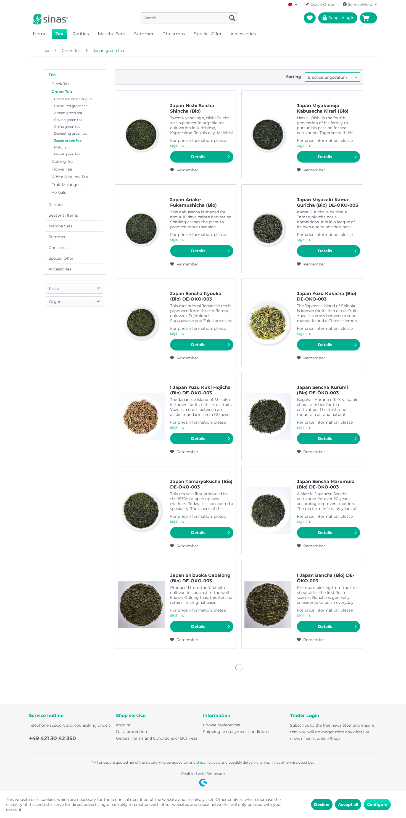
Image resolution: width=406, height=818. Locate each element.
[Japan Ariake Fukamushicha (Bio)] (141, 228)
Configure (377, 804)
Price (54, 288)
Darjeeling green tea (71, 133)
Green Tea (61, 91)
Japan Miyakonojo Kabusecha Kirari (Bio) (323, 108)
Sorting (293, 76)
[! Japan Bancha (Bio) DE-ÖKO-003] (267, 604)
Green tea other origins (73, 99)
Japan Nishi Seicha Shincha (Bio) (192, 108)
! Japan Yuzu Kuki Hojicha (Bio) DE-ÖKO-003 (200, 390)
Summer (57, 236)
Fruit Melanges (65, 184)
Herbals (58, 192)
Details (198, 156)
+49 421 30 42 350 (52, 738)
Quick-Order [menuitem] (321, 4)
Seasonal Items (63, 215)
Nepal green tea (67, 154)
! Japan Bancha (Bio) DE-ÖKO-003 (325, 578)
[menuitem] (189, 17)
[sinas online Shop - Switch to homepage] (51, 19)
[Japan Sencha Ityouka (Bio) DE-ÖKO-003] (141, 322)
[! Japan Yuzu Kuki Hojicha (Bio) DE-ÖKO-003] (141, 416)
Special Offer (61, 258)
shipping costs (208, 762)
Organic (57, 301)
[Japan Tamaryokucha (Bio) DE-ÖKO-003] (141, 510)
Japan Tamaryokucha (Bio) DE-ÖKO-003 (201, 484)
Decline (321, 804)
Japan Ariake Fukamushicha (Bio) (193, 202)
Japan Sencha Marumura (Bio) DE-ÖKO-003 (326, 484)
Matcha (60, 147)
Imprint (123, 725)
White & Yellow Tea (69, 176)
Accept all (348, 804)
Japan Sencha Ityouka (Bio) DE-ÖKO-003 (196, 296)
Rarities (56, 204)
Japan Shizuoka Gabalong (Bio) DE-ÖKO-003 (200, 578)
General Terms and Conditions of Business (156, 738)
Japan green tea (67, 140)
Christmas (58, 247)
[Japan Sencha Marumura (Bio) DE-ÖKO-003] (267, 510)
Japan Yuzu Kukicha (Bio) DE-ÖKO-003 (326, 296)
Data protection (131, 731)
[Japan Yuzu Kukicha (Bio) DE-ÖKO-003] (267, 322)
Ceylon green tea (68, 120)
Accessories (60, 269)
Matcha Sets (60, 226)
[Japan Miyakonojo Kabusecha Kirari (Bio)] (267, 134)
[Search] (232, 17)
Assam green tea (68, 113)
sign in (176, 145)
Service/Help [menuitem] (360, 4)
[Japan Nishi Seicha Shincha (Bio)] (141, 134)
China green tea (67, 126)
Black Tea (60, 83)
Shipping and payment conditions (236, 731)
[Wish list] (310, 17)
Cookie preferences (221, 725)
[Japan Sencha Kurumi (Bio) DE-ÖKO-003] (267, 416)
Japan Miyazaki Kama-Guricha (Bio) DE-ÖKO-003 (327, 202)
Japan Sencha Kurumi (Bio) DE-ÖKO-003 (322, 390)
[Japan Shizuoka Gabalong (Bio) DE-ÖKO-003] (141, 604)
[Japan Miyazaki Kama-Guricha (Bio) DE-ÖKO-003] (267, 228)
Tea (52, 74)
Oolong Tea (62, 161)
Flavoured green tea (71, 106)
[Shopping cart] (368, 17)
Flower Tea (61, 169)
